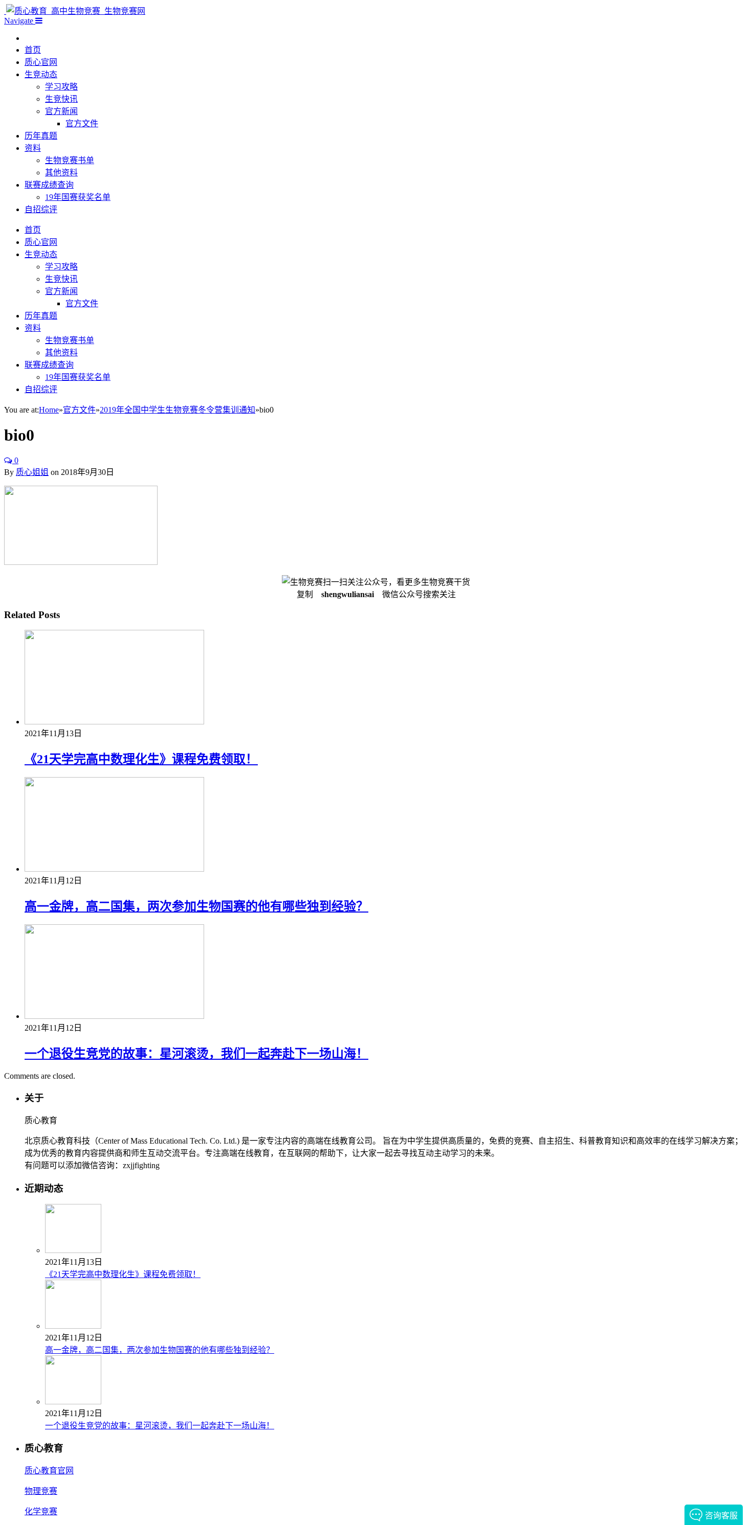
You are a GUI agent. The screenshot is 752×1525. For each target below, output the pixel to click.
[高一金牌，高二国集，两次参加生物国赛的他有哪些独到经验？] (114, 868)
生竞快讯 (61, 99)
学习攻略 (61, 86)
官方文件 (81, 123)
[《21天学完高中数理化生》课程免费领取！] (114, 721)
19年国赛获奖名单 (77, 197)
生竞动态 (41, 74)
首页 (33, 49)
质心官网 (41, 62)
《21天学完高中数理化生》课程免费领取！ (141, 759)
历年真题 (41, 135)
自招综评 (41, 209)
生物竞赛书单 (69, 160)
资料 (33, 148)
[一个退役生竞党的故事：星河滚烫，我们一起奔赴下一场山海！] (114, 1016)
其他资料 (61, 172)
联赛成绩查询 (49, 184)
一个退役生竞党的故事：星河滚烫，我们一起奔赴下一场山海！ (196, 1053)
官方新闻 (61, 111)
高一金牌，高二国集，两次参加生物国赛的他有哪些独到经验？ (196, 906)
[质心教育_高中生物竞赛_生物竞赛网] (74, 11)
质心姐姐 (32, 472)
